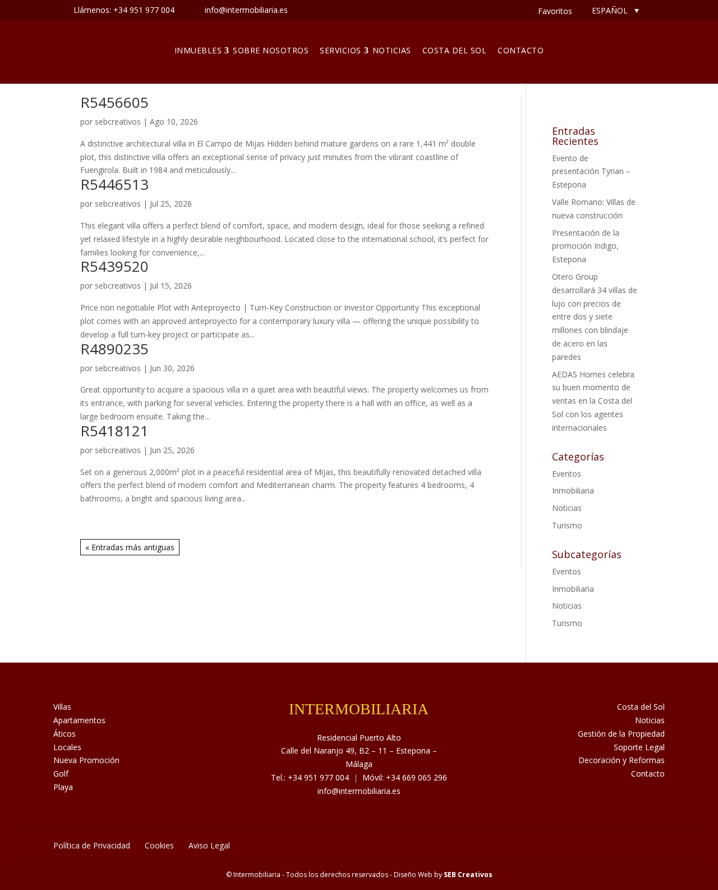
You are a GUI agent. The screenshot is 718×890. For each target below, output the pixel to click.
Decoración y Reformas (621, 760)
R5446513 (114, 184)
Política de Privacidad (91, 845)
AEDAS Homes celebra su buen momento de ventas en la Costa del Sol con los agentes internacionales (593, 401)
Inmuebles (198, 50)
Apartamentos (79, 720)
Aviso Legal (209, 845)
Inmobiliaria (573, 490)
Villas (62, 706)
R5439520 (114, 266)
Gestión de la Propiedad (621, 733)
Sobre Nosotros (271, 50)
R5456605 (114, 102)
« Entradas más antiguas (129, 547)
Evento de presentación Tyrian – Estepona (591, 171)
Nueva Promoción (86, 760)
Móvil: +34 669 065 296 (404, 777)
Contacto (521, 50)
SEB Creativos (468, 874)
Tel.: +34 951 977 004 (310, 777)
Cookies (159, 845)
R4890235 (114, 349)
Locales (67, 747)
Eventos (566, 473)
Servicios (340, 50)
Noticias (391, 50)
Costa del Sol (454, 50)
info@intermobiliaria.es (359, 791)
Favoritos (555, 11)
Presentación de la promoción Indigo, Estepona (585, 246)
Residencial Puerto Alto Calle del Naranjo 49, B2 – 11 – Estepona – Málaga (359, 751)
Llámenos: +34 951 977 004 (123, 9)
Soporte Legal (639, 747)
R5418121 (114, 431)
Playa (63, 787)
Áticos (64, 733)
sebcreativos (118, 121)
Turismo (567, 525)
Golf (60, 773)
